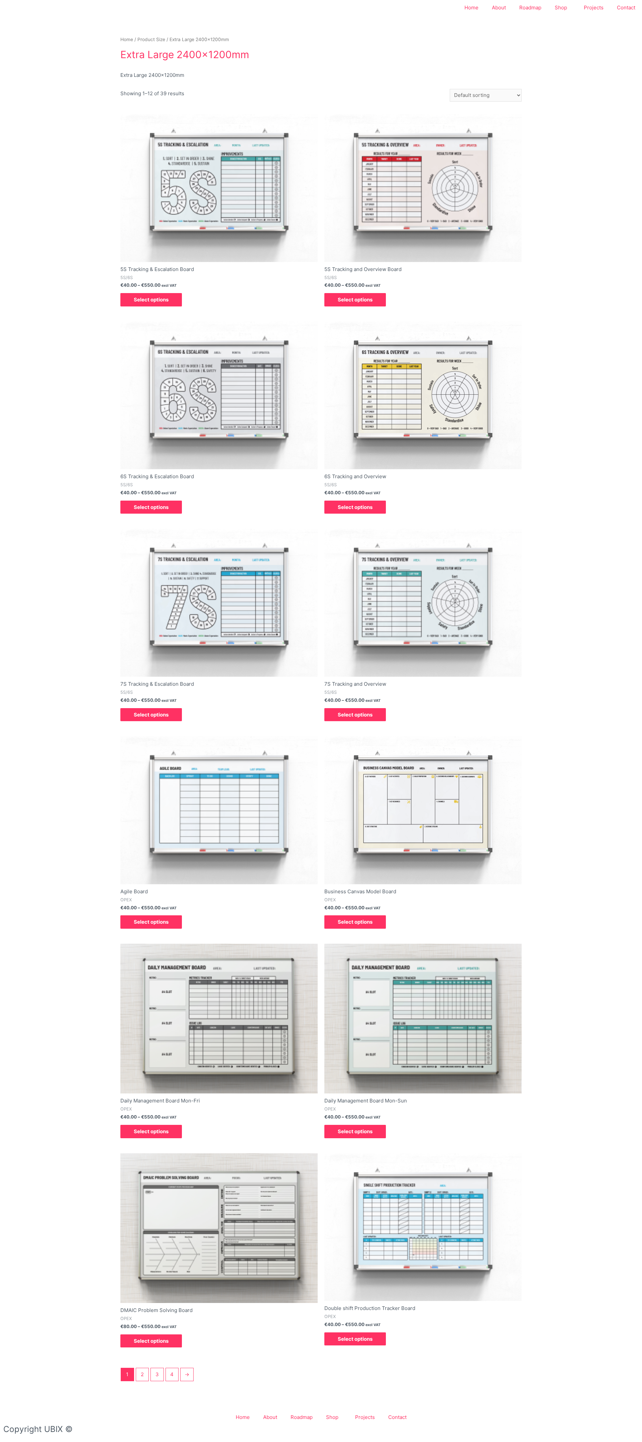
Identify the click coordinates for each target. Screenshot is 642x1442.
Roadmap (530, 7)
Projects (594, 7)
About (499, 7)
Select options (151, 299)
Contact (626, 7)
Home (471, 7)
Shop (561, 7)
